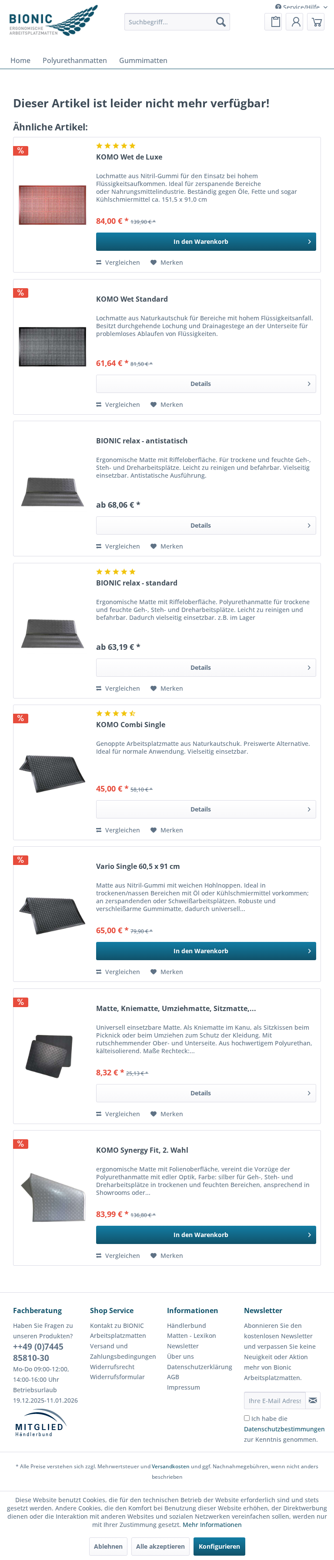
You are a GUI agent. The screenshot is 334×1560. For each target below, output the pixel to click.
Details (200, 383)
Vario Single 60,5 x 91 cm (138, 866)
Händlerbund (186, 1325)
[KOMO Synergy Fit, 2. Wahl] (52, 1198)
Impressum (183, 1387)
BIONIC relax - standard (136, 583)
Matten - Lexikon (191, 1335)
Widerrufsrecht (112, 1367)
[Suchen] (221, 21)
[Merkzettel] (273, 21)
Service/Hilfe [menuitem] (301, 7)
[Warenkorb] (315, 21)
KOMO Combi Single (130, 724)
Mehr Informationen (212, 1524)
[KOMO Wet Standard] (52, 347)
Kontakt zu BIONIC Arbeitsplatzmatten (118, 1330)
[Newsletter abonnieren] (313, 1400)
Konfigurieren (219, 1546)
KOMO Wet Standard (132, 299)
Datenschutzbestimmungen (284, 1429)
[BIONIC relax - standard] (52, 631)
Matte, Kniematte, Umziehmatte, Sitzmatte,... (176, 1008)
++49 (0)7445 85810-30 (38, 1352)
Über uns (180, 1356)
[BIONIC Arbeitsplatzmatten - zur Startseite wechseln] (53, 23)
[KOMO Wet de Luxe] (52, 205)
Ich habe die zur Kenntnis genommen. (284, 1429)
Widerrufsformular (117, 1377)
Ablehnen (108, 1546)
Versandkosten (171, 1466)
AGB (173, 1377)
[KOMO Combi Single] (52, 772)
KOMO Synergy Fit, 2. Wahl (142, 1150)
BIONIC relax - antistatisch (142, 441)
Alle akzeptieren (160, 1546)
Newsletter (183, 1346)
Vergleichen (122, 262)
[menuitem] (177, 21)
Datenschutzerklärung (199, 1367)
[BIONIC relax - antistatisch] (52, 489)
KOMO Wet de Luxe (129, 157)
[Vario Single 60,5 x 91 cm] (52, 914)
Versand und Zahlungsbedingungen (123, 1351)
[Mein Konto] (294, 21)
